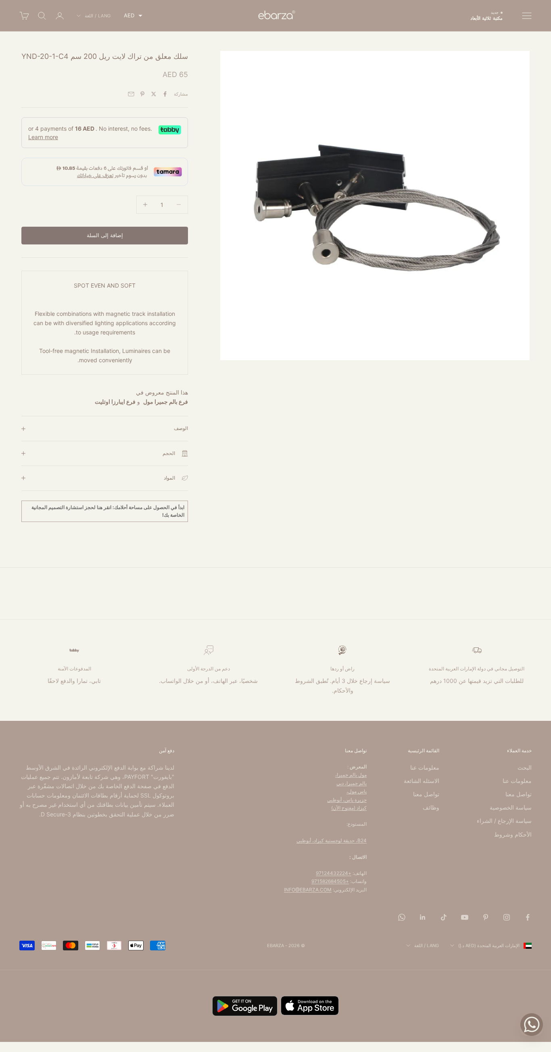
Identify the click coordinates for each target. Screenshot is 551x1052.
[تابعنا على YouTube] (465, 917)
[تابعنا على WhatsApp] (402, 917)
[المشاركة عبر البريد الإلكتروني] (131, 94)
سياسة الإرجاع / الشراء (504, 820)
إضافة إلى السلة (105, 235)
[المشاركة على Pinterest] (142, 94)
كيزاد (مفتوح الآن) (349, 808)
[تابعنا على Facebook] (528, 917)
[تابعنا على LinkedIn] (423, 917)
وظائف (431, 807)
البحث (525, 767)
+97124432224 (333, 873)
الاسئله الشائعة (421, 780)
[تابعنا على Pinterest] (486, 917)
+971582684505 (330, 881)
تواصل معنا (518, 794)
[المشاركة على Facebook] (165, 94)
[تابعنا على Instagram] (507, 917)
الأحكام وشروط (513, 834)
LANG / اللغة (98, 16)
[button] (133, 15)
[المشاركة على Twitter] (153, 94)
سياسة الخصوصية (511, 807)
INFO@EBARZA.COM (308, 890)
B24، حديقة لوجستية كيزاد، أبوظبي (331, 840)
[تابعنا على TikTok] (444, 917)
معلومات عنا (517, 780)
